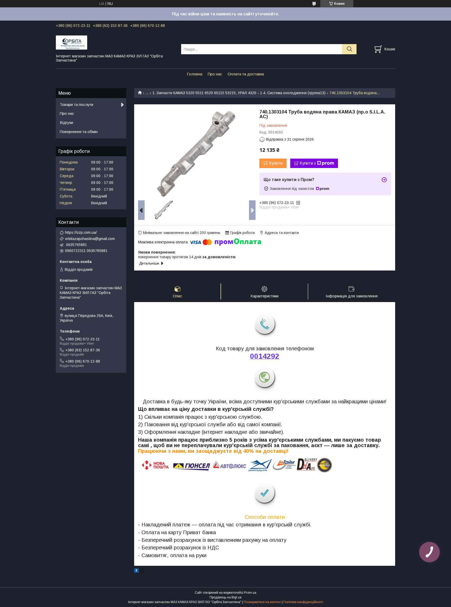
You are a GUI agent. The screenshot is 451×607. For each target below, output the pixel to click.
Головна (194, 74)
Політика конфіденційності (303, 602)
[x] (142, 571)
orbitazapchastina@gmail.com (90, 239)
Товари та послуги (76, 104)
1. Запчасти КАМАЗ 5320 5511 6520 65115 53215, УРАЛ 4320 (204, 93)
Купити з (308, 163)
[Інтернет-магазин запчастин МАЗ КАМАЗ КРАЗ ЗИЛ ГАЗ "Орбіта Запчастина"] (115, 42)
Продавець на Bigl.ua (225, 597)
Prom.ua (250, 592)
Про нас (215, 74)
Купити (275, 163)
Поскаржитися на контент (262, 602)
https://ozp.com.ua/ (81, 232)
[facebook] (136, 571)
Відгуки (66, 122)
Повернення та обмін (79, 131)
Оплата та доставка (246, 74)
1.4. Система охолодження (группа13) (292, 93)
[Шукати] (349, 49)
